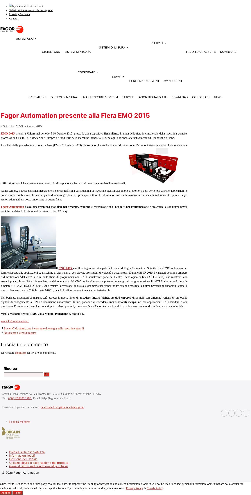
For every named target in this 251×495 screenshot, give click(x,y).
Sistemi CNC (24, 38)
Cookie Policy (155, 488)
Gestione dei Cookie (23, 459)
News (116, 76)
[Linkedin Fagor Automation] (231, 413)
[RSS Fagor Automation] (246, 413)
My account (173, 80)
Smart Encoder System (99, 97)
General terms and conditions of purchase (38, 466)
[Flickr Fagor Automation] (224, 413)
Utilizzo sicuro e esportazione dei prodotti (39, 462)
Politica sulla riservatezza (27, 452)
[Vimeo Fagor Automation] (239, 413)
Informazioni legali (22, 455)
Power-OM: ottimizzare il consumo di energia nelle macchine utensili (44, 328)
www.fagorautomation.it (15, 321)
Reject (17, 492)
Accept (5, 492)
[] (46, 374)
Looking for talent (19, 14)
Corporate (86, 72)
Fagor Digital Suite (201, 51)
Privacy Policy (134, 488)
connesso (20, 352)
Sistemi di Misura (77, 51)
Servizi (157, 43)
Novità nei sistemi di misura (20, 332)
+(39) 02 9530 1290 (20, 398)
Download (228, 51)
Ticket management (144, 80)
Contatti (13, 18)
